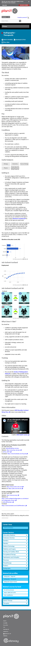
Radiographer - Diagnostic (9, 576)
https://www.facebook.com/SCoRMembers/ (13, 505)
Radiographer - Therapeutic (10, 579)
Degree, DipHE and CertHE (10, 592)
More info (4, 5)
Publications (5, 635)
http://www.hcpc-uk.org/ (13, 450)
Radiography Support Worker (10, 581)
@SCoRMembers (7, 502)
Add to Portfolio (8, 40)
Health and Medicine (8, 527)
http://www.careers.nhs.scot (14, 486)
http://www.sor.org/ (12, 495)
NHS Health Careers (22, 435)
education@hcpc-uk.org (12, 448)
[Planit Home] (9, 14)
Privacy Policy (5, 625)
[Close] (28, 1)
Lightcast (24, 259)
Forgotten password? (22, 17)
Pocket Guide (5, 629)
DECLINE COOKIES (24, 5)
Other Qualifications (8, 595)
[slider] (5, 518)
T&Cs (4, 627)
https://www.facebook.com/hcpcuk (16, 453)
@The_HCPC (6, 452)
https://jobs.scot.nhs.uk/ (14, 488)
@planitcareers (7, 633)
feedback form (5, 631)
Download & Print (20, 40)
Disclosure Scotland (18, 218)
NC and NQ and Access (9, 590)
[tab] (15, 535)
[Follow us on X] (28, 18)
